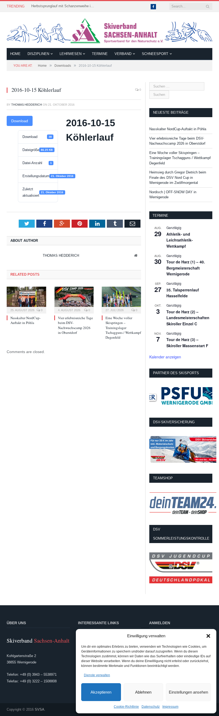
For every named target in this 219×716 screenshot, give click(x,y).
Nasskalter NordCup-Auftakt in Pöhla (25, 320)
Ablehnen (143, 692)
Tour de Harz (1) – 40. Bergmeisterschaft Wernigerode (185, 267)
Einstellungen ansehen (188, 692)
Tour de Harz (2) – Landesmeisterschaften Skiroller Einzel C (187, 317)
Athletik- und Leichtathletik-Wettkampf (179, 240)
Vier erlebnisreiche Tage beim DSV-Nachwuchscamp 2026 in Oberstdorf (75, 325)
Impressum (170, 707)
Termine (100, 54)
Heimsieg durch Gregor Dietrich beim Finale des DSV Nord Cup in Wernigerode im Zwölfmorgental (177, 177)
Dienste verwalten (97, 675)
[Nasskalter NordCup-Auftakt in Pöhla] (26, 299)
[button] (208, 636)
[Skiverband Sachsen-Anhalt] (109, 30)
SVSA (39, 709)
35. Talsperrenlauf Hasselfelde (182, 293)
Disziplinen (38, 54)
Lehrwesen (70, 54)
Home (15, 54)
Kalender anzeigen (165, 356)
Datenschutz (151, 707)
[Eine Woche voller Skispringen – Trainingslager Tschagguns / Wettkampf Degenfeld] (121, 299)
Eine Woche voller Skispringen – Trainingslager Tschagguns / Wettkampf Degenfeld (123, 327)
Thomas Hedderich (26, 104)
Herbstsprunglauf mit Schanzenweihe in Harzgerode (63, 6)
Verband (123, 54)
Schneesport (155, 54)
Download (19, 121)
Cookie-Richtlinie (126, 707)
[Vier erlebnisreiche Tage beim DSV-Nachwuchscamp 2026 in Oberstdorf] (74, 299)
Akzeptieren (101, 692)
